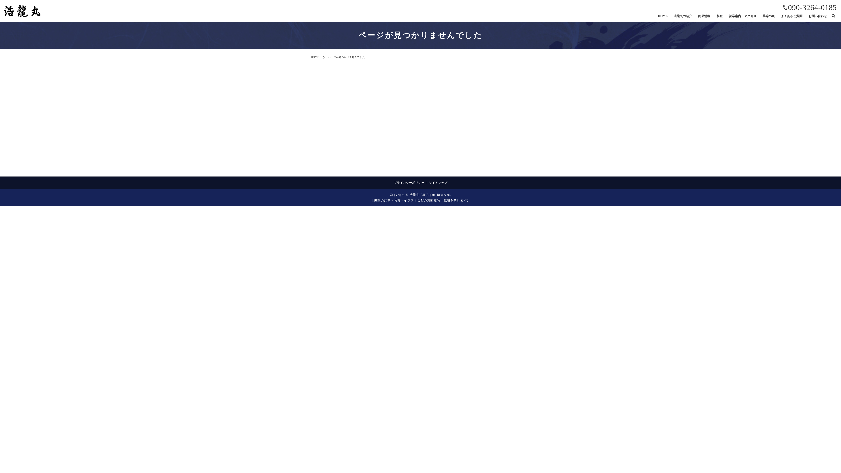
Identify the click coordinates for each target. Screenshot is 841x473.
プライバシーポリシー (409, 182)
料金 (720, 16)
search (833, 16)
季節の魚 (769, 16)
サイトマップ (438, 182)
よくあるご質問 (791, 16)
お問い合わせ (818, 16)
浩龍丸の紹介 (683, 16)
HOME (663, 16)
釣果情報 (704, 16)
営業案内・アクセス (742, 16)
